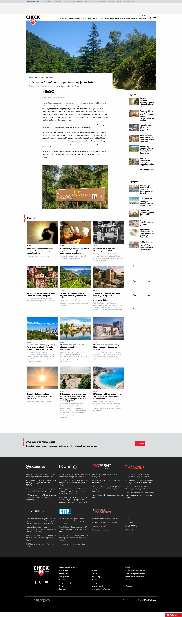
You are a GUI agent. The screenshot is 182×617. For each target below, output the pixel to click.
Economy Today (76, 1)
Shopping (96, 576)
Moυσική (62, 580)
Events (62, 589)
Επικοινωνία (130, 580)
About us (129, 583)
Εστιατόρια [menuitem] (64, 18)
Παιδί (94, 570)
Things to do (64, 576)
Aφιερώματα (97, 583)
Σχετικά (31, 218)
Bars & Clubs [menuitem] (74, 18)
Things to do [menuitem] (86, 18)
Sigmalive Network (32, 1)
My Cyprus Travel (129, 1)
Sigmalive (49, 1)
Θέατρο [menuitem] (118, 18)
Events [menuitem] (134, 18)
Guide (31, 77)
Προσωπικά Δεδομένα (134, 576)
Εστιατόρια (63, 570)
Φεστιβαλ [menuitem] (126, 18)
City (85, 1)
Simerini (58, 1)
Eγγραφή (140, 443)
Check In (102, 1)
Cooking (119, 1)
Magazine (110, 1)
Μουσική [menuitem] (96, 18)
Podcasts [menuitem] (142, 18)
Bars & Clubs (64, 573)
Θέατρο (62, 586)
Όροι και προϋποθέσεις (135, 573)
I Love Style (93, 1)
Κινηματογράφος (66, 583)
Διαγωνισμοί (97, 586)
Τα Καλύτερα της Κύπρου (44, 77)
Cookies (128, 586)
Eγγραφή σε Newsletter (135, 570)
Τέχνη (94, 573)
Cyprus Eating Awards (101, 589)
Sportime (66, 1)
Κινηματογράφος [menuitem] (107, 18)
